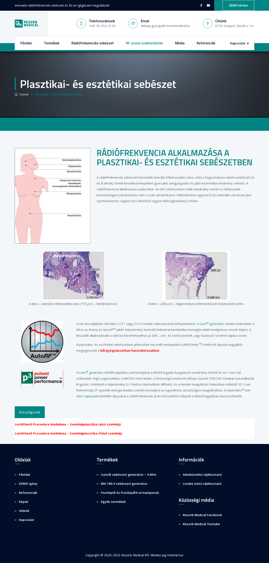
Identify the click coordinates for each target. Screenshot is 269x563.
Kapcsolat (237, 43)
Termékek (51, 43)
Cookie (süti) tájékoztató (202, 483)
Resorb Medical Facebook (202, 515)
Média (180, 43)
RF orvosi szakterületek (144, 43)
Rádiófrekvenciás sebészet (92, 43)
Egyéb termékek (113, 501)
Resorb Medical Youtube (201, 524)
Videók (24, 511)
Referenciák (206, 43)
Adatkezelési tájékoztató (202, 474)
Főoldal (26, 43)
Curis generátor (211, 324)
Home (23, 94)
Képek (23, 501)
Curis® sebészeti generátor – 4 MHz (128, 474)
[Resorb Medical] (26, 23)
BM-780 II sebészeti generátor (124, 483)
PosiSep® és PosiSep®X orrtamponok (130, 492)
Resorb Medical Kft (135, 555)
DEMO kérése (238, 5)
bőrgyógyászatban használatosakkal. (130, 350)
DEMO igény (28, 483)
